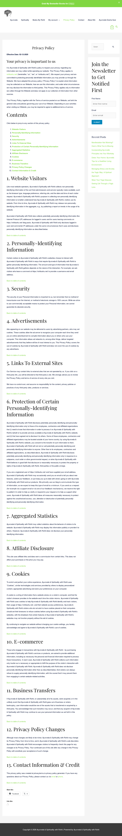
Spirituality (25, 20)
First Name (96, 98)
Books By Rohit (39, 20)
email (53, 776)
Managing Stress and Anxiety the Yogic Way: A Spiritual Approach (103, 172)
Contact (81, 20)
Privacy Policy (69, 20)
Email (94, 110)
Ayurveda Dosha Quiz (107, 20)
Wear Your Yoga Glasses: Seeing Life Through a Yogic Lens (102, 183)
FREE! (71, 3)
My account (53, 20)
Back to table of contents (16, 235)
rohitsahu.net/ (12, 74)
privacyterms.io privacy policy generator (49, 773)
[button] (116, 27)
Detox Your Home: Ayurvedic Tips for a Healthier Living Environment (103, 161)
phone (60, 776)
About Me (91, 20)
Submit (97, 122)
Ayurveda (14, 20)
